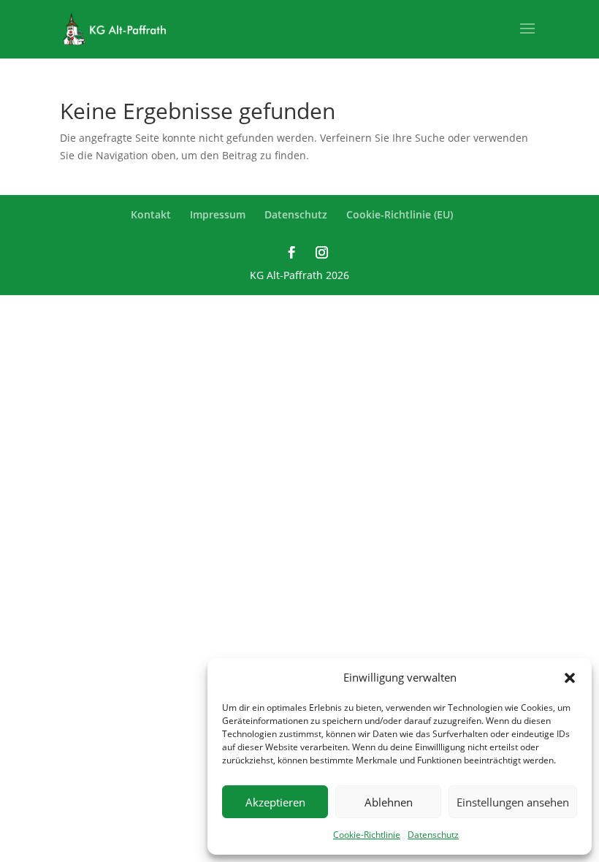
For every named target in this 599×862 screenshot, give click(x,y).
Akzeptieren (275, 802)
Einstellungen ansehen (513, 802)
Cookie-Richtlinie (366, 834)
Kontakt (151, 214)
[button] (569, 678)
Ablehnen (389, 802)
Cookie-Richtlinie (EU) (399, 214)
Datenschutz (433, 834)
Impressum (217, 214)
